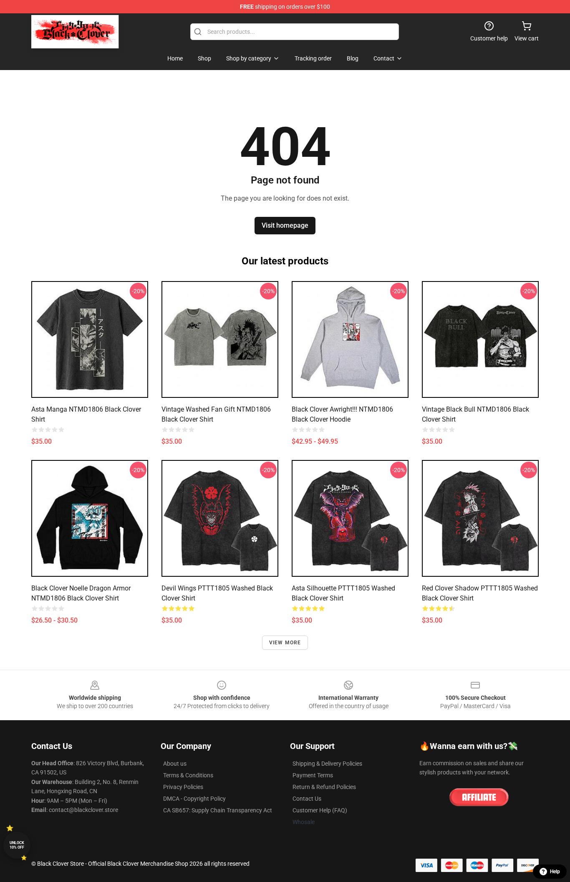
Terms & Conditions (188, 775)
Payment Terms (313, 775)
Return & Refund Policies (324, 787)
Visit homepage (285, 225)
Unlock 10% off (17, 845)
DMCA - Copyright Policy (194, 798)
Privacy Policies (183, 787)
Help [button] (555, 871)
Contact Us (307, 798)
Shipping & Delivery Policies (327, 763)
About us (175, 763)
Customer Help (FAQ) (320, 810)
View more (285, 643)
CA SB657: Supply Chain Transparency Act (217, 810)
